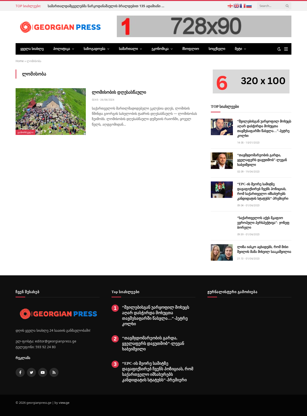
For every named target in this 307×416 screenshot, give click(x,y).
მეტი (238, 49)
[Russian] (249, 5)
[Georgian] (230, 5)
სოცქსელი (217, 49)
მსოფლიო (190, 49)
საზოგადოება (94, 49)
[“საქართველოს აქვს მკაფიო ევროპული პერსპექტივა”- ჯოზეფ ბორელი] (222, 223)
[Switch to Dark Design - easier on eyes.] (279, 49)
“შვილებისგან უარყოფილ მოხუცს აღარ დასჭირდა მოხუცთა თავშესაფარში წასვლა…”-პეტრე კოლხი (264, 129)
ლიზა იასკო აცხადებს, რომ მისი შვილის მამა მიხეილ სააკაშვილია (264, 249)
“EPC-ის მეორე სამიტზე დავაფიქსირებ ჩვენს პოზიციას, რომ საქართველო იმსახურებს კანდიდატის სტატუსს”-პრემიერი (262, 191)
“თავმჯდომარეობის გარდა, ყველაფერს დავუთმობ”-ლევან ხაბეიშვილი (262, 160)
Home (20, 61)
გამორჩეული (25, 132)
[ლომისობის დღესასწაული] (51, 111)
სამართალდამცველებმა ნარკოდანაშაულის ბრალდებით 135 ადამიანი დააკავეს (108, 6)
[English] (237, 5)
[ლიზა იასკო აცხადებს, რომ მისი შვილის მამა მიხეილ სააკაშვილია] (222, 252)
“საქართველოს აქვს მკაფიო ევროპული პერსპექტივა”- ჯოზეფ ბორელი (263, 222)
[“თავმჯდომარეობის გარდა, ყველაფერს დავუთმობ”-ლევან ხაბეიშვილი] (222, 160)
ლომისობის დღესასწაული (119, 92)
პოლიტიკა (61, 49)
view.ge (64, 402)
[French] (243, 5)
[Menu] (286, 49)
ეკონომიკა (160, 49)
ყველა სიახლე (32, 49)
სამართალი (128, 49)
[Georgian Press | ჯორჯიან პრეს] (59, 27)
